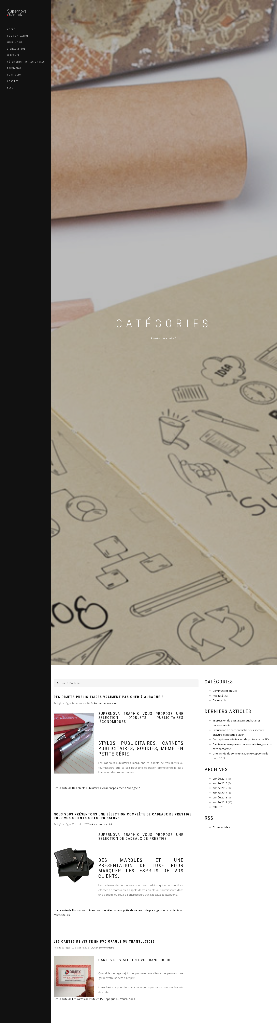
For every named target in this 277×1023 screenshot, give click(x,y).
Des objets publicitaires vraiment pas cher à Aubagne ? (109, 697)
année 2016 (220, 783)
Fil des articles (221, 827)
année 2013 (220, 797)
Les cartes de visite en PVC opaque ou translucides (104, 941)
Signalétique (16, 49)
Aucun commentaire (105, 703)
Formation (14, 68)
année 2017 (220, 778)
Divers (217, 700)
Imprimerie (15, 42)
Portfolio (14, 75)
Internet (13, 55)
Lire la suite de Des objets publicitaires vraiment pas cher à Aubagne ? (97, 788)
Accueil (12, 29)
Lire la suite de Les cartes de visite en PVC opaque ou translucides (94, 999)
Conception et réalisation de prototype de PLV (241, 739)
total (216, 807)
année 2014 (220, 793)
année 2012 (220, 802)
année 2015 (220, 788)
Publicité (218, 695)
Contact (13, 81)
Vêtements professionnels (26, 62)
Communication (18, 36)
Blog (10, 87)
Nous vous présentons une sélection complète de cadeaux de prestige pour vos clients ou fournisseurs (123, 816)
